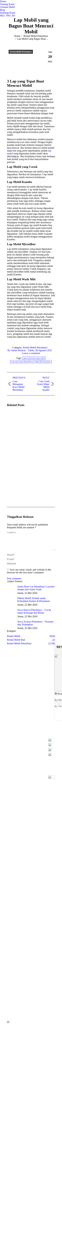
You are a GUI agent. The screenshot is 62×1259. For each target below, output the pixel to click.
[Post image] (15, 418)
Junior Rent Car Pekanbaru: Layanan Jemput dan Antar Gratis (36, 588)
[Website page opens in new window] (37, 744)
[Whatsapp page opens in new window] (23, 749)
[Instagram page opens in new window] (28, 744)
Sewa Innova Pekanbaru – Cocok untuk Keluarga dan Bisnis (34, 611)
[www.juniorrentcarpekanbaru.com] (51, 754)
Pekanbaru (46, 362)
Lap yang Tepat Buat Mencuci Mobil (25, 362)
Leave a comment (31, 353)
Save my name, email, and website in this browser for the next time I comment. (29, 571)
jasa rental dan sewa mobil (34, 358)
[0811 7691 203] (51, 740)
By (16, 350)
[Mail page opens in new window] (33, 744)
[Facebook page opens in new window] (23, 744)
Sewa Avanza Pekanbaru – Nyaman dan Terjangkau (35, 623)
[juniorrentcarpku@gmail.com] (51, 750)
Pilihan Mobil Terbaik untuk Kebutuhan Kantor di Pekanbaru (33, 599)
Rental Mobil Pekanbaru (35, 347)
